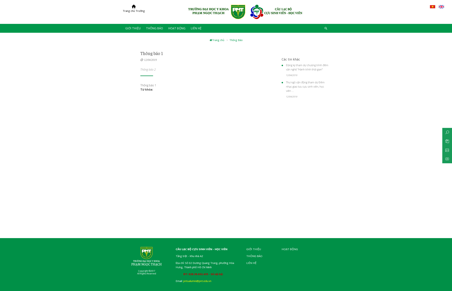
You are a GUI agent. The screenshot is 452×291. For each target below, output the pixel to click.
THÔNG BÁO (154, 28)
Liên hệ (251, 263)
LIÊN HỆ (196, 28)
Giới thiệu (253, 249)
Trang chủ (218, 40)
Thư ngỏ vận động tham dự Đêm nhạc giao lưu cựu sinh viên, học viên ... (305, 86)
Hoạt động (290, 249)
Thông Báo (236, 40)
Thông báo (254, 256)
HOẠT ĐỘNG (176, 28)
